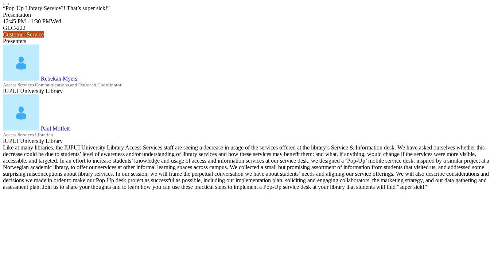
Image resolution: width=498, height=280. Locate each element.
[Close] (6, 4)
